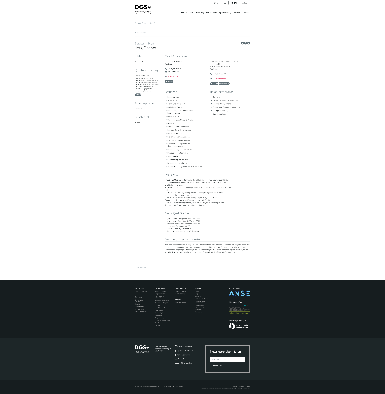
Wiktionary (198, 296)
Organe (157, 305)
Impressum (246, 386)
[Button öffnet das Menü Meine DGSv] (258, 14)
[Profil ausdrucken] (245, 43)
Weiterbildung (179, 294)
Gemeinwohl (159, 315)
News (197, 291)
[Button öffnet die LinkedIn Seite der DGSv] (231, 3)
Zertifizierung (139, 306)
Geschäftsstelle (160, 308)
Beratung (200, 12)
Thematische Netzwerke (159, 297)
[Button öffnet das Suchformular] (224, 3)
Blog (196, 294)
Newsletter (199, 312)
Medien (246, 12)
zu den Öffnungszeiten (183, 363)
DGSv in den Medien (202, 299)
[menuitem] (187, 14)
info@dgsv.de (184, 355)
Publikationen (199, 305)
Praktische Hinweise (141, 311)
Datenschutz (236, 386)
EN (215, 3)
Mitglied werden (160, 294)
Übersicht (141, 32)
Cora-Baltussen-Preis (162, 320)
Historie (157, 325)
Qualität (137, 304)
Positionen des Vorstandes (200, 302)
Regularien (158, 323)
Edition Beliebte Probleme (200, 308)
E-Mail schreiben (174, 76)
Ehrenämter (159, 310)
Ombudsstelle (139, 309)
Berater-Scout (187, 12)
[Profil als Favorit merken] (242, 43)
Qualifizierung (225, 12)
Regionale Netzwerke (162, 300)
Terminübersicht (180, 302)
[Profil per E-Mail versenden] (248, 43)
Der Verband (211, 12)
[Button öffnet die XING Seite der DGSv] (236, 3)
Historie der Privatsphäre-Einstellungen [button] (227, 388)
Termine (236, 12)
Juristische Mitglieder (162, 303)
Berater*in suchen (141, 291)
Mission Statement (161, 291)
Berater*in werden (181, 291)
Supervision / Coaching (139, 300)
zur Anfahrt (179, 359)
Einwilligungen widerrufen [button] (244, 388)
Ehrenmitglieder (160, 313)
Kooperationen (160, 318)
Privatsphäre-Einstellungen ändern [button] (208, 388)
